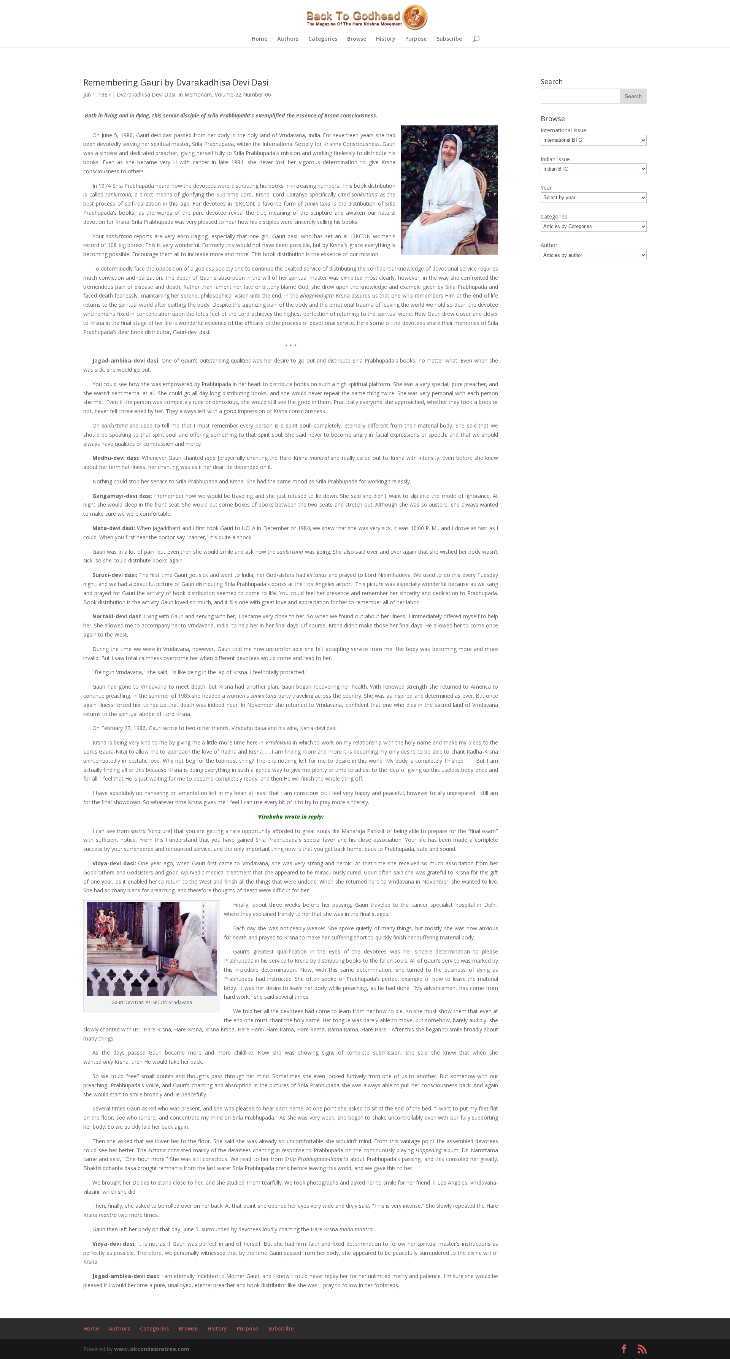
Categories (322, 39)
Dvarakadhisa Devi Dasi (146, 94)
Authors (287, 39)
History (385, 39)
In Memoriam (195, 94)
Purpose (416, 39)
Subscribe (449, 39)
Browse (356, 39)
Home (259, 39)
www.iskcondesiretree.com (151, 1349)
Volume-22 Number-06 (243, 94)
